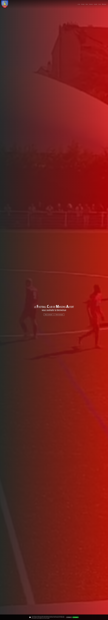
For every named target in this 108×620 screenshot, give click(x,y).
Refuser (69, 617)
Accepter (76, 617)
